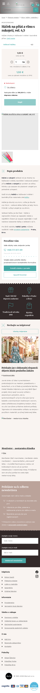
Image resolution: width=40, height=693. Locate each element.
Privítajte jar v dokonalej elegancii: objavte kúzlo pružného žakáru (20, 369)
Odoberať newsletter (13, 561)
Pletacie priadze (13, 17)
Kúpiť (20, 102)
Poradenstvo (9, 603)
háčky (27, 197)
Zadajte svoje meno (10, 536)
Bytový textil (9, 577)
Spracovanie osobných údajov (16, 628)
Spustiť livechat (20, 275)
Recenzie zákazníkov (13, 643)
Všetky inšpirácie (20, 331)
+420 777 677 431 (14, 250)
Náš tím (8, 639)
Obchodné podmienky (13, 624)
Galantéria (9, 588)
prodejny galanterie (21, 230)
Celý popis (11, 38)
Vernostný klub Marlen (13, 606)
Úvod (3, 17)
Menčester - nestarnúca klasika (18, 448)
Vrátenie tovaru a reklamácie (16, 621)
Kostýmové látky (9, 375)
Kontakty (8, 646)
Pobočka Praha (10, 661)
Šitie (4, 453)
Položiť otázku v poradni (20, 268)
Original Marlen (11, 591)
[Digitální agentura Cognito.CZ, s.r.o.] (5, 686)
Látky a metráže (11, 584)
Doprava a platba (11, 617)
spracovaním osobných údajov (17, 525)
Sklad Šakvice (10, 658)
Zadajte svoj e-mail (9, 548)
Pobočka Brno (10, 665)
